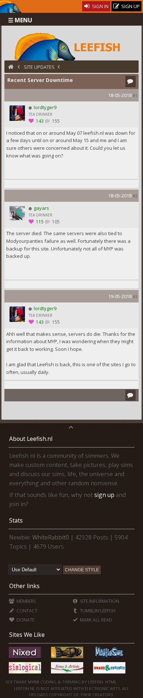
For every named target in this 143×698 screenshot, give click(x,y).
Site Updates (39, 67)
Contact (26, 611)
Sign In (100, 6)
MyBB (33, 681)
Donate (24, 620)
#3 (135, 296)
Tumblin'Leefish (97, 611)
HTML (110, 681)
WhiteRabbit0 (50, 537)
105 (55, 222)
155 (55, 121)
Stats (16, 520)
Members (25, 601)
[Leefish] (71, 45)
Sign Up (130, 6)
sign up (104, 495)
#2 (135, 195)
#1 (135, 95)
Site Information (99, 601)
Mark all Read (95, 620)
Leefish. (96, 681)
